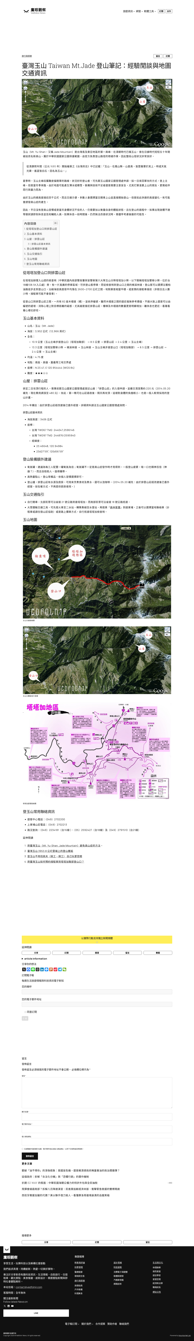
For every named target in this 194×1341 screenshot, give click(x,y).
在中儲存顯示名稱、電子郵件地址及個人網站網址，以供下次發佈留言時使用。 (54, 1149)
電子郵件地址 (27, 1124)
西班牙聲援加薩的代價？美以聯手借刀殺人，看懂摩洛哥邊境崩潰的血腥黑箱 (66, 1195)
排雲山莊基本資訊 (41, 243)
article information (35, 958)
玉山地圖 (32, 259)
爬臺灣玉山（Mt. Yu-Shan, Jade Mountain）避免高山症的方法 (63, 845)
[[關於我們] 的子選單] (92, 1324)
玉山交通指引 (34, 253)
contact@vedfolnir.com (29, 1287)
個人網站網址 (26, 1136)
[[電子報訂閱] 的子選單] (78, 1324)
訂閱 (161, 11)
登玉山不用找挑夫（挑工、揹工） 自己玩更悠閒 (54, 856)
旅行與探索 (27, 56)
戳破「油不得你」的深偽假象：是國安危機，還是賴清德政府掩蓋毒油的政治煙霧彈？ (71, 1170)
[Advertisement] (89, 35)
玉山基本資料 (34, 234)
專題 (158, 952)
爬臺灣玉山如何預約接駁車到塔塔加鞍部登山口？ (55, 861)
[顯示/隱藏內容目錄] (54, 223)
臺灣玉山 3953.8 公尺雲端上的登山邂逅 (50, 851)
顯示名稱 (25, 1112)
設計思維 (118, 1262)
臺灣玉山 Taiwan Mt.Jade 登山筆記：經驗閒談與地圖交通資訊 (96, 69)
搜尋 (97, 952)
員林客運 (115, 507)
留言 (158, 56)
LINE (36, 1313)
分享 (36, 952)
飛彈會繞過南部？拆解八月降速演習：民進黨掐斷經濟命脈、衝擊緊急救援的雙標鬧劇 (71, 1189)
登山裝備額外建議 (37, 248)
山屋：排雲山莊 (36, 239)
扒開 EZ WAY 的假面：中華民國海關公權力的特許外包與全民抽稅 (60, 1182)
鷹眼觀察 (38, 9)
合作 (169, 11)
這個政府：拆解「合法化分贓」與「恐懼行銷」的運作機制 (55, 1176)
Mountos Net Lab (185, 1335)
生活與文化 (158, 1262)
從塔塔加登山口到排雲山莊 (41, 228)
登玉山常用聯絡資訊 (38, 264)
